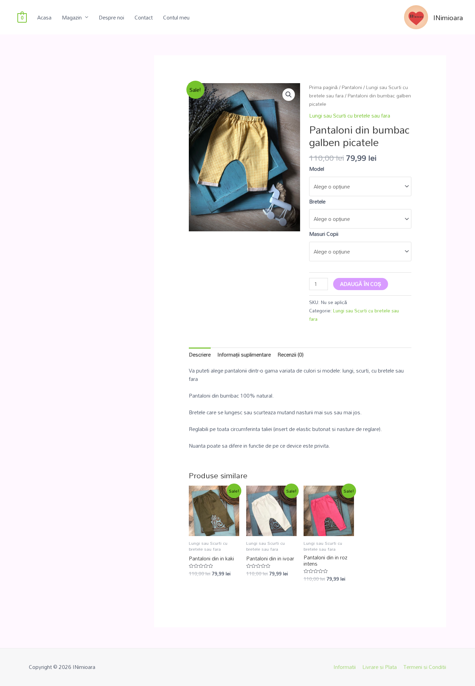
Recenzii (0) (290, 354)
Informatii (344, 667)
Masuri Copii (323, 234)
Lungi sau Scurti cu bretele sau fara (349, 115)
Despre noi (111, 17)
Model (316, 168)
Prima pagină (323, 87)
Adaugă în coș (360, 284)
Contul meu (176, 17)
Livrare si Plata (379, 667)
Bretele (317, 201)
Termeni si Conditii (424, 667)
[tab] (200, 354)
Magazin (72, 17)
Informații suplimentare (244, 354)
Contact (144, 17)
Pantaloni (352, 87)
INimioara (448, 17)
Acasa (44, 17)
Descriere (200, 354)
